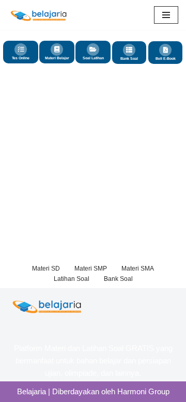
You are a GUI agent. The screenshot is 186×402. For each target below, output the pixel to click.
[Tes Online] (20, 49)
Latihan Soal (71, 278)
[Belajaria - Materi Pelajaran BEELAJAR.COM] (39, 15)
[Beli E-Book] (165, 50)
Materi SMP (90, 268)
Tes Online (20, 58)
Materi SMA (137, 268)
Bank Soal (129, 58)
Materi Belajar (57, 58)
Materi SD (46, 268)
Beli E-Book (166, 58)
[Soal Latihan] (93, 49)
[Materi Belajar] (57, 49)
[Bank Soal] (129, 50)
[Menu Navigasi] (166, 15)
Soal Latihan (93, 58)
